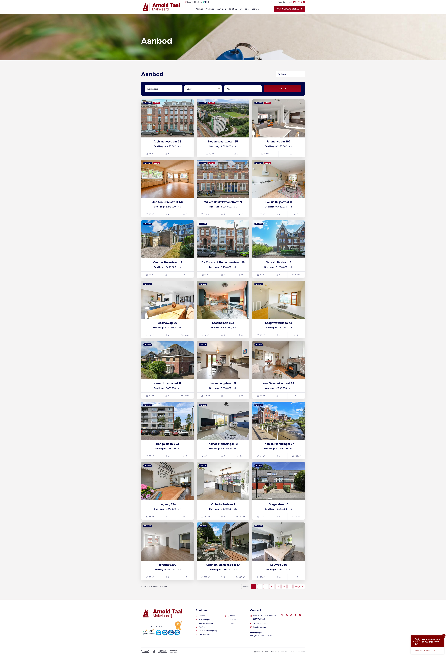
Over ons (244, 9)
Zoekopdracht (204, 634)
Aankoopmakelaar (206, 623)
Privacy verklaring (298, 652)
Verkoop (210, 9)
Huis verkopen (204, 619)
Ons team (232, 619)
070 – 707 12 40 (259, 623)
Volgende (299, 586)
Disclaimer (285, 652)
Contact (255, 9)
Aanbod (199, 9)
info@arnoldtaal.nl (260, 627)
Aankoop (221, 9)
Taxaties (233, 9)
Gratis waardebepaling (289, 9)
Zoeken (283, 89)
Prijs (228, 89)
